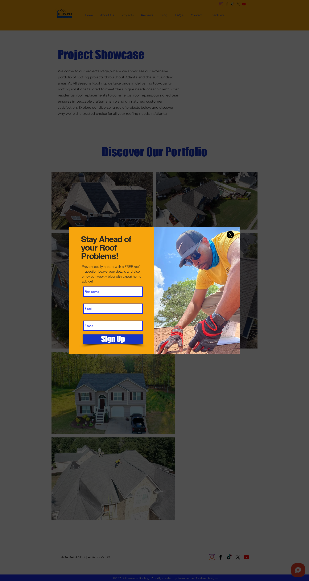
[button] (230, 234)
